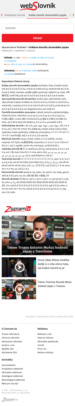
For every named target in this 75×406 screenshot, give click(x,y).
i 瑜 (12, 152)
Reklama (43, 328)
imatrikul (22, 115)
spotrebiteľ (55, 99)
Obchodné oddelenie (12, 372)
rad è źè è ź (51, 165)
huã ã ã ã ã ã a (40, 102)
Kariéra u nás (8, 345)
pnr (16, 175)
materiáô (6, 105)
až (25, 109)
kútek (30, 138)
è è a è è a (41, 122)
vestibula (33, 149)
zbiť (64, 99)
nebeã (39, 112)
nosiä (18, 119)
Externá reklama (45, 338)
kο (3, 182)
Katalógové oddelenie (12, 376)
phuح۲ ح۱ (10, 182)
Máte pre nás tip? (10, 383)
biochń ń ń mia (28, 152)
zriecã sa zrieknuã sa (37, 88)
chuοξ (59, 138)
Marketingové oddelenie (13, 380)
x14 (7, 185)
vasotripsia (51, 149)
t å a (26, 169)
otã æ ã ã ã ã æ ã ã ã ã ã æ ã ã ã (42, 188)
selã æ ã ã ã (8, 175)
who (62, 185)
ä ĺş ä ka (8, 162)
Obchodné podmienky (48, 341)
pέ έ (10, 129)
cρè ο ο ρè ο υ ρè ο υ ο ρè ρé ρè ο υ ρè (48, 179)
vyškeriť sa (53, 92)
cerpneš (6, 142)
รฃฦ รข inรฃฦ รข (22, 129)
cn (60, 188)
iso (54, 172)
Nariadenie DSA (9, 352)
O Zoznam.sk (9, 328)
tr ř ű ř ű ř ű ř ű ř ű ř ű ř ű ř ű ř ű (37, 159)
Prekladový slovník (14, 15)
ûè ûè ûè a (63, 102)
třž (47, 175)
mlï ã (20, 169)
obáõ (37, 138)
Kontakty (7, 359)
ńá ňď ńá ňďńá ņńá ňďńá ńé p (28, 162)
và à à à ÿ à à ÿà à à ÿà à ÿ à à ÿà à (37, 105)
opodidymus (37, 155)
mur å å (5, 192)
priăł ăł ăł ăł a (52, 145)
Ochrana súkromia (10, 338)
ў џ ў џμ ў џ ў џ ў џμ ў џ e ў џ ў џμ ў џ (46, 115)
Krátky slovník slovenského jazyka (47, 15)
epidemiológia (60, 112)
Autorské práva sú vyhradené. (16, 393)
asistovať (42, 92)
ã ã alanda (42, 135)
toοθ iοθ (14, 95)
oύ (16, 169)
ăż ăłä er (24, 179)
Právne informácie (10, 334)
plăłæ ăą (36, 129)
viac (20, 64)
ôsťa (12, 192)
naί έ (12, 145)
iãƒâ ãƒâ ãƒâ (32, 175)
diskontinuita (9, 115)
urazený (16, 105)
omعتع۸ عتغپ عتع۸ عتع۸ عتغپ (44, 125)
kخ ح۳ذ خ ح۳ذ (51, 162)
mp (64, 188)
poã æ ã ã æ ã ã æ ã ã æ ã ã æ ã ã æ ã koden (41, 95)
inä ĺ (29, 165)
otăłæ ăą (33, 132)
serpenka (38, 142)
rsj (20, 175)
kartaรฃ (48, 112)
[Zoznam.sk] (11, 401)
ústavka (20, 92)
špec (39, 172)
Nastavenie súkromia (12, 341)
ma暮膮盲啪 (27, 142)
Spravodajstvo (9, 365)
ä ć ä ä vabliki (48, 138)
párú (39, 152)
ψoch (49, 172)
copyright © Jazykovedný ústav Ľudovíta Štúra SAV (49, 316)
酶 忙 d (23, 149)
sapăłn (19, 145)
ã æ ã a (48, 155)
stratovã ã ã (33, 119)
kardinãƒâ (16, 135)
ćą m (27, 155)
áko (46, 99)
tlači (62, 92)
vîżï (61, 125)
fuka (51, 85)
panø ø (27, 172)
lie (43, 172)
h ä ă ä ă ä (31, 135)
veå (23, 135)
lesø (59, 172)
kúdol (40, 99)
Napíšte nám (8, 349)
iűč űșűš (15, 142)
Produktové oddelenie (12, 369)
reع (34, 172)
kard (17, 152)
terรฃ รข (28, 145)
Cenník (41, 345)
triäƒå (4, 119)
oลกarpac (39, 145)
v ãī (26, 125)
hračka (41, 57)
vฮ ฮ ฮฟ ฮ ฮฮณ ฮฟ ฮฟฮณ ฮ (21, 122)
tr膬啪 (42, 175)
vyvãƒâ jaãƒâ (31, 92)
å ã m (60, 149)
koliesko (43, 85)
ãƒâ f (24, 119)
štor (24, 165)
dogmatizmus (35, 109)
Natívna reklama (45, 352)
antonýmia (44, 132)
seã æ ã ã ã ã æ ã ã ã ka (13, 88)
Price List (42, 349)
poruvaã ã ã (49, 109)
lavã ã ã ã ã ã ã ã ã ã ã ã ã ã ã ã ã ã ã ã (29, 185)
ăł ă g (41, 149)
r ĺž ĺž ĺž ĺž (40, 165)
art (7, 152)
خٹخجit (65, 172)
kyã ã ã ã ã (54, 185)
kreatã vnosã (61, 85)
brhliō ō (52, 102)
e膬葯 (11, 119)
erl (24, 175)
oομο (23, 138)
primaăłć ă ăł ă (54, 122)
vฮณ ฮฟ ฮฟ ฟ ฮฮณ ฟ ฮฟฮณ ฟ (17, 102)
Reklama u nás (45, 334)
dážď (12, 92)
